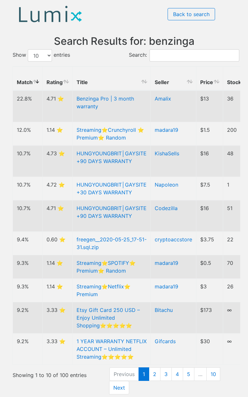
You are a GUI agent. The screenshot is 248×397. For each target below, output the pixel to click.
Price (206, 82)
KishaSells (167, 153)
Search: (138, 55)
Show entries (41, 55)
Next (119, 387)
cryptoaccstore (173, 239)
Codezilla (166, 208)
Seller (162, 82)
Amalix (163, 98)
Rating (54, 82)
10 (213, 374)
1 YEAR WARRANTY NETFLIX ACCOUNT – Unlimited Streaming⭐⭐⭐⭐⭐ (112, 349)
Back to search (191, 14)
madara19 (166, 130)
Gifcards (165, 341)
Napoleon (166, 184)
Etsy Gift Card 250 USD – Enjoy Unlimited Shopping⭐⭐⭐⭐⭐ (108, 318)
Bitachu (164, 310)
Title (82, 82)
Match (25, 82)
